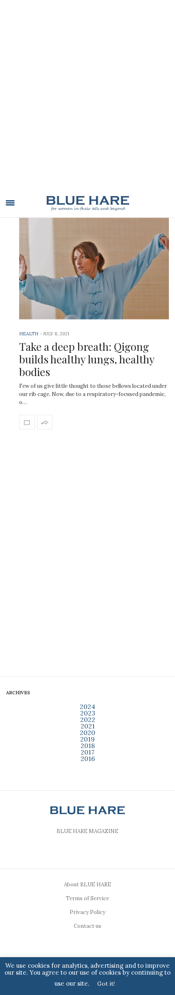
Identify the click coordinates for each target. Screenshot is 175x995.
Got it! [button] (106, 983)
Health (28, 334)
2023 (87, 713)
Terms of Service (87, 898)
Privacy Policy (87, 912)
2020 (87, 732)
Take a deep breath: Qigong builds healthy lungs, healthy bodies (86, 359)
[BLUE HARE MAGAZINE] (87, 203)
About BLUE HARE (87, 884)
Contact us (87, 926)
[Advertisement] (87, 100)
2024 (87, 706)
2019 (87, 739)
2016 (88, 758)
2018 (88, 745)
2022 (87, 719)
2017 (87, 752)
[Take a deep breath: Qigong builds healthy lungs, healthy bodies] (94, 268)
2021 (88, 726)
